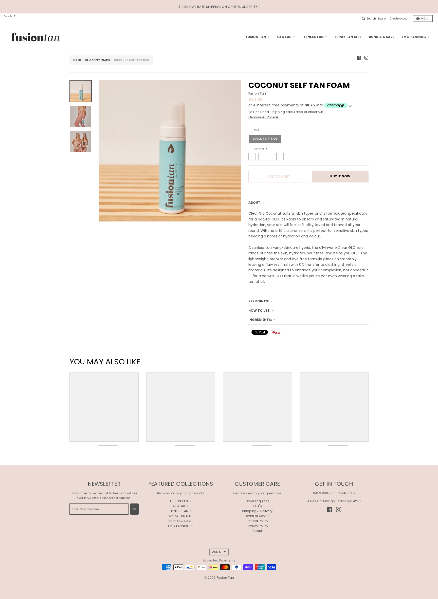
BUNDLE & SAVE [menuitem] (381, 37)
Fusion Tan (257, 93)
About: (254, 202)
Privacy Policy (257, 526)
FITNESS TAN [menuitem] (313, 37)
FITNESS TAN (179, 511)
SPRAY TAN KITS (180, 516)
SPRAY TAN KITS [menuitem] (348, 37)
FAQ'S (257, 506)
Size (256, 129)
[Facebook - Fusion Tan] (358, 57)
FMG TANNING (179, 526)
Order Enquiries (257, 501)
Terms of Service (257, 516)
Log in (382, 19)
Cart (425, 19)
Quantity (260, 148)
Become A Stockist (263, 117)
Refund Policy (257, 521)
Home (77, 60)
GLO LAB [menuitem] (284, 37)
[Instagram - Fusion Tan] (366, 57)
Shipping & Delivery (257, 511)
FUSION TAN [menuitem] (256, 37)
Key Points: (258, 301)
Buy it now (340, 176)
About (257, 531)
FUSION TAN (179, 501)
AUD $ (8, 16)
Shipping (277, 112)
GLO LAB (179, 506)
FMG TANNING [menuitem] (414, 37)
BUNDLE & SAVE (180, 521)
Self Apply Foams (97, 60)
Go (134, 509)
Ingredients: (260, 319)
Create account (400, 19)
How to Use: (259, 310)
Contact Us (346, 493)
